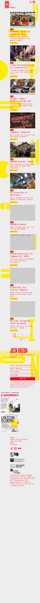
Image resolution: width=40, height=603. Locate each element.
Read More (14, 43)
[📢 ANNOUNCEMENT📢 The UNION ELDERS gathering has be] (10, 422)
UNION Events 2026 (21, 161)
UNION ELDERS (18, 224)
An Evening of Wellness (18, 193)
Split (22, 485)
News (11, 29)
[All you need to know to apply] (22, 356)
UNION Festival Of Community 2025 (21, 255)
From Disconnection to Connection (22, 66)
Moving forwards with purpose (20, 322)
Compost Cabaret (20, 132)
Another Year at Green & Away (20, 32)
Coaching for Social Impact (18, 288)
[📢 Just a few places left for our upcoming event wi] (10, 402)
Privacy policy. (28, 484)
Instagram (15, 448)
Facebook (11, 448)
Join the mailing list (21, 365)
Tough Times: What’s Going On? (20, 99)
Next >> (23, 339)
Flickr (19, 448)
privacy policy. (24, 387)
